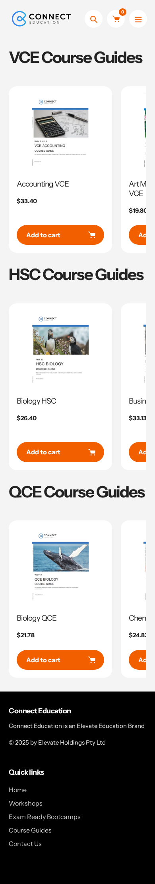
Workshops (26, 803)
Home (18, 790)
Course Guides (30, 830)
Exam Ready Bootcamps (45, 817)
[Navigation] (138, 19)
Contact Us (25, 844)
